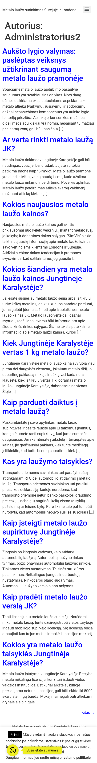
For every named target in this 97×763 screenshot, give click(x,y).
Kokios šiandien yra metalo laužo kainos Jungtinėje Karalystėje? (47, 278)
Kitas (88, 712)
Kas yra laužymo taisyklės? (47, 461)
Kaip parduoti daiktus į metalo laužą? (39, 407)
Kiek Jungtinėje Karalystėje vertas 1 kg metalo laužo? (47, 348)
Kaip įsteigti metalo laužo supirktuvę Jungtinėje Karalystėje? (44, 532)
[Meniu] (87, 9)
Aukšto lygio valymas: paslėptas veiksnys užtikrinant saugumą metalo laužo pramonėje (42, 65)
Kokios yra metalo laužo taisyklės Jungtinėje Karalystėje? (42, 653)
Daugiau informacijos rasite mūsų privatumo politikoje (48, 757)
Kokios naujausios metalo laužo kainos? (45, 209)
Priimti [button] (15, 734)
